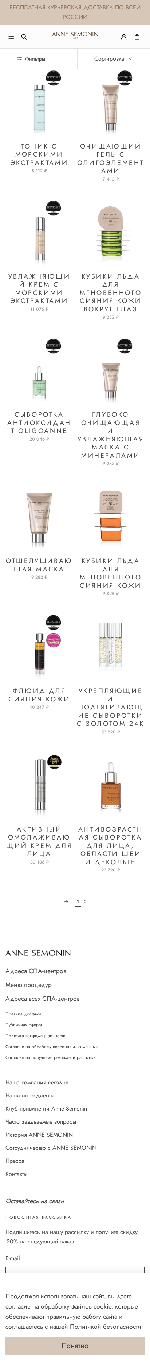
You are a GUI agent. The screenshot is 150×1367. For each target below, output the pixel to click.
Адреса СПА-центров (35, 971)
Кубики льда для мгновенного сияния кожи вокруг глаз (111, 293)
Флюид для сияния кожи (39, 695)
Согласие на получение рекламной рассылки (50, 1057)
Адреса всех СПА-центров (42, 998)
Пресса (14, 1161)
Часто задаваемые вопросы (40, 1121)
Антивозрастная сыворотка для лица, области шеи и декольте (110, 846)
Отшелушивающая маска (39, 565)
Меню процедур (28, 985)
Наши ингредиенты (29, 1095)
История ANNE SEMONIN (39, 1135)
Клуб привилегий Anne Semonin (46, 1108)
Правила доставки (23, 1014)
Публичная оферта (23, 1025)
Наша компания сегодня (36, 1082)
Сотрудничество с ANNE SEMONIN (50, 1148)
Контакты (16, 1174)
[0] (137, 37)
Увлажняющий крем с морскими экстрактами (39, 289)
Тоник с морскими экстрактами (39, 154)
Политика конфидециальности (35, 1035)
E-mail (12, 1258)
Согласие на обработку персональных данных (51, 1046)
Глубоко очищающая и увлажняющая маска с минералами (111, 435)
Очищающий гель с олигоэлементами (110, 159)
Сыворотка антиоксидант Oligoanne (39, 423)
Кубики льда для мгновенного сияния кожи (111, 573)
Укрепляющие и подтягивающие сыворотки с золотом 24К (111, 707)
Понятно (75, 1345)
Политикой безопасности (105, 1326)
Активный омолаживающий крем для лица (39, 842)
